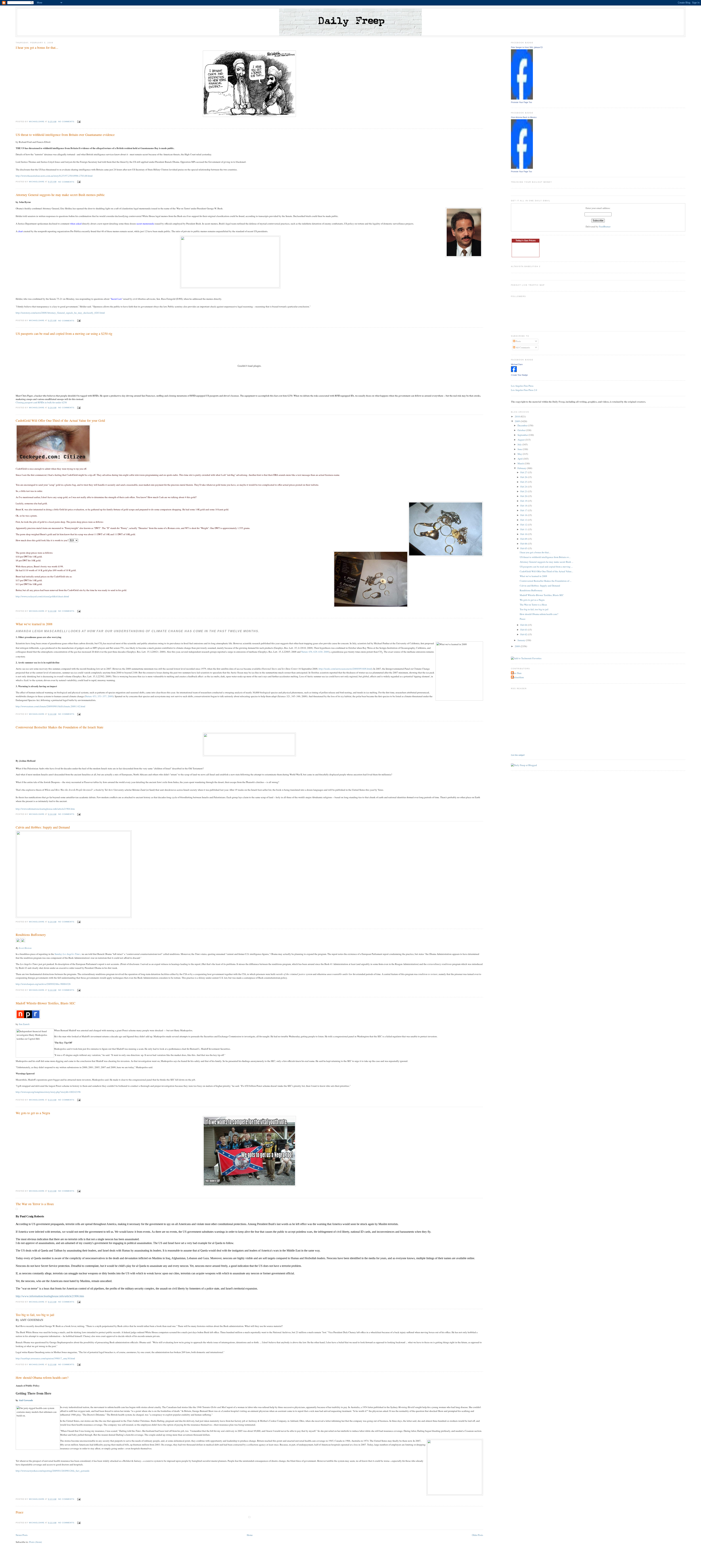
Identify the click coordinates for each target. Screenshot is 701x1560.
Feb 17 (524, 510)
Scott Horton (25, 948)
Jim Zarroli (24, 1024)
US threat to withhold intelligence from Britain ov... (545, 557)
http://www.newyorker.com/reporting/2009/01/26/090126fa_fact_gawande (52, 1470)
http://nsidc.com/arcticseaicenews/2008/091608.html (345, 668)
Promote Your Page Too (521, 102)
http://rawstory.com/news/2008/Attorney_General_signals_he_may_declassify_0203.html (60, 312)
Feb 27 (524, 472)
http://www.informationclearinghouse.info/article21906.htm (50, 1296)
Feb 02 (524, 634)
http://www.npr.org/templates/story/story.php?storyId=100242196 (48, 1092)
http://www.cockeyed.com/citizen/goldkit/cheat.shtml (42, 596)
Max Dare (517, 673)
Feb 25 (524, 481)
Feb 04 (524, 624)
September (523, 435)
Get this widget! (518, 755)
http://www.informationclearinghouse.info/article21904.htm (45, 808)
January (522, 640)
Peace (19, 1512)
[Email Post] (79, 122)
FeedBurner (604, 226)
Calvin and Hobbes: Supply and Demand (43, 827)
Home (250, 1535)
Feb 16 (524, 515)
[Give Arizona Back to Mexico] (522, 167)
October (522, 430)
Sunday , (68, 954)
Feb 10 (524, 534)
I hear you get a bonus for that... (37, 47)
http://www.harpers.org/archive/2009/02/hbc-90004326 (43, 984)
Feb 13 (524, 519)
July (520, 444)
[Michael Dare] (514, 371)
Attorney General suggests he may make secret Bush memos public (60, 195)
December (523, 425)
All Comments (522, 347)
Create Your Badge (519, 375)
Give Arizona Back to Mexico (524, 117)
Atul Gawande (26, 1400)
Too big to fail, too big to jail (35, 1315)
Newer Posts (22, 1535)
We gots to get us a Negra (33, 1113)
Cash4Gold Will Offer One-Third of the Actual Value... (546, 571)
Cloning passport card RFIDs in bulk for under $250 (41, 402)
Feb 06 (524, 543)
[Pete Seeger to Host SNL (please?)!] (522, 98)
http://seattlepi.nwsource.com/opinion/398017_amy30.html (45, 1358)
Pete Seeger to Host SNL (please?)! (527, 47)
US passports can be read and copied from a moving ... (546, 566)
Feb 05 (524, 548)
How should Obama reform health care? (42, 1377)
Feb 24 (524, 486)
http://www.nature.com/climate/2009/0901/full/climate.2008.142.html (50, 706)
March (521, 463)
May (520, 454)
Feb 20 (524, 496)
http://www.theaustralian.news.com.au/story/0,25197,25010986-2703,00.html (54, 175)
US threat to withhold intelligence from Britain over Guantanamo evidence (65, 134)
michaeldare (518, 677)
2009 (517, 421)
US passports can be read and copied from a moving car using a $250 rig (64, 333)
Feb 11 (524, 529)
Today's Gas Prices (526, 240)
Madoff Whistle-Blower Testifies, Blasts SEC (45, 1003)
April (520, 458)
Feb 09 (524, 538)
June (520, 449)
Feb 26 (524, 477)
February (522, 468)
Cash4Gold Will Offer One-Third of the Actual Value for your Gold (60, 420)
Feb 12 (524, 524)
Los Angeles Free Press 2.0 (524, 390)
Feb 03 (524, 629)
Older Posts (477, 1535)
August (521, 439)
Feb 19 (524, 500)
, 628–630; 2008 (315, 651)
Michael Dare (517, 364)
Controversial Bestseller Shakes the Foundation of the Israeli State (59, 727)
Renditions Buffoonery (31, 934)
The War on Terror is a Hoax (35, 1204)
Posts (518, 341)
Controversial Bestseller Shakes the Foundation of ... (545, 580)
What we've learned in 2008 (34, 624)
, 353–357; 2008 (99, 696)
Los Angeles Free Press (522, 385)
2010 (517, 416)
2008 (517, 646)
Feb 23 (524, 491)
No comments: (67, 122)
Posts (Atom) (35, 1542)
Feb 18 (524, 505)
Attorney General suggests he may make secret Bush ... (546, 561)
